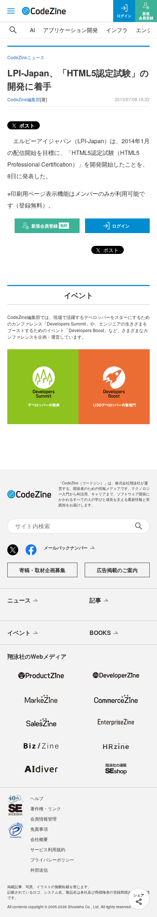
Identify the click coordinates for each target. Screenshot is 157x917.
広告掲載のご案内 (117, 570)
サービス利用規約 (47, 849)
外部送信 (39, 870)
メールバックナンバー (66, 547)
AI (32, 30)
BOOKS (100, 632)
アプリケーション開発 (70, 30)
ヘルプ (36, 798)
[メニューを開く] (11, 11)
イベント (19, 632)
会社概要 (39, 839)
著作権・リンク (45, 808)
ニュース (19, 600)
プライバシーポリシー (52, 859)
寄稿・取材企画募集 (42, 570)
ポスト (26, 125)
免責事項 (39, 829)
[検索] (13, 30)
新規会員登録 (49, 225)
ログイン (121, 225)
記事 (95, 600)
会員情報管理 (43, 818)
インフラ (117, 30)
